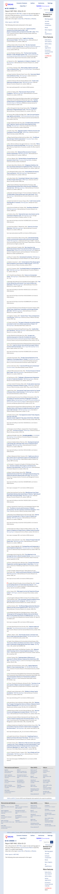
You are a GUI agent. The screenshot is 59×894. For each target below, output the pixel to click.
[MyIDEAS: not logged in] (40, 8)
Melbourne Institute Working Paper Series (25, 250)
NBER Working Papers (23, 40)
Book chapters (48, 29)
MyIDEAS (42, 6)
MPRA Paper (26, 132)
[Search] (51, 9)
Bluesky (34, 18)
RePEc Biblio (48, 43)
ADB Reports (14, 678)
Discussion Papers (30, 138)
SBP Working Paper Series (24, 409)
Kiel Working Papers (32, 636)
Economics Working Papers (25, 160)
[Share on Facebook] (10, 8)
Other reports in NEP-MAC (12, 22)
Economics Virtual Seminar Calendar (49, 51)
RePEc (13, 798)
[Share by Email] (14, 8)
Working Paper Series (27, 215)
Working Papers (23, 75)
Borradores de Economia (25, 705)
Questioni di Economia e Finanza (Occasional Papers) (19, 338)
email (19, 18)
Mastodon (27, 18)
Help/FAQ (22, 6)
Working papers (49, 19)
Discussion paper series (27, 547)
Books (46, 27)
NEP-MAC (19, 13)
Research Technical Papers (26, 69)
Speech (30, 747)
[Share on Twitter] (8, 8)
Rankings (50, 3)
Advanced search (49, 12)
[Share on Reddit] (11, 8)
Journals (47, 21)
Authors (33, 3)
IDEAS (8, 798)
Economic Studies (11, 367)
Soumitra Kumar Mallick (27, 15)
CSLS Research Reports (15, 660)
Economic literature (22, 3)
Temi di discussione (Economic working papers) (23, 628)
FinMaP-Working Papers (12, 240)
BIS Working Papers (30, 392)
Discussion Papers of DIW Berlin (14, 103)
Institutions (41, 3)
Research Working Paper (15, 459)
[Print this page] (15, 8)
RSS (22, 18)
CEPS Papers (14, 592)
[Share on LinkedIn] (13, 8)
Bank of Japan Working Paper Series (30, 346)
